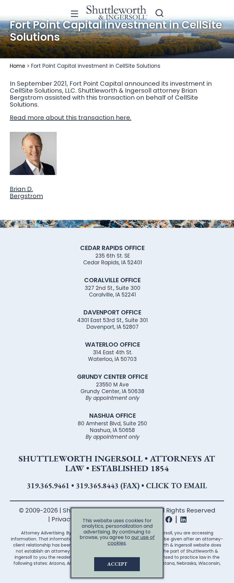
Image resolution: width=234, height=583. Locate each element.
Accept (117, 564)
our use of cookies (131, 540)
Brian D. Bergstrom (26, 192)
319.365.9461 (48, 485)
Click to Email (176, 485)
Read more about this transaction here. (70, 117)
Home (17, 66)
